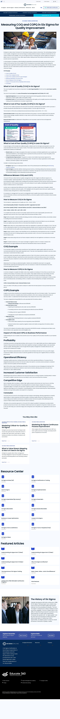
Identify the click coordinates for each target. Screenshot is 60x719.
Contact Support (46, 1)
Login (55, 1)
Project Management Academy (29, 680)
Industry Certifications (20, 7)
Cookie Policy (13, 692)
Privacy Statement (6, 692)
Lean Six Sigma (10, 7)
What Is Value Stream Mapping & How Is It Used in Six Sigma (14, 449)
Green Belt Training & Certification (30, 12)
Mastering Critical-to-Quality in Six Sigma (14, 426)
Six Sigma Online (44, 680)
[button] (28, 645)
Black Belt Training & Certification (11, 12)
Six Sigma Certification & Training (9, 421)
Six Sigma (3, 7)
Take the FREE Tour (45, 15)
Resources (28, 7)
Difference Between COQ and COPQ (14, 78)
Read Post (4, 441)
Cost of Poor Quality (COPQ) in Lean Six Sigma (16, 76)
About (33, 7)
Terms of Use (19, 692)
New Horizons (6, 680)
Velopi (4, 682)
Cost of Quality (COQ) (11, 73)
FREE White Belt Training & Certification (17, 15)
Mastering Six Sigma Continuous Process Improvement (45, 426)
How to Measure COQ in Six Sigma (13, 80)
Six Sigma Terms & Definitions (30, 20)
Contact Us (24, 692)
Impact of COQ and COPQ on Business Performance (18, 82)
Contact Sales (38, 1)
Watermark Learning (26, 682)
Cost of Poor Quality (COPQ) (12, 75)
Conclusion (8, 83)
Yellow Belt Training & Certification (49, 12)
